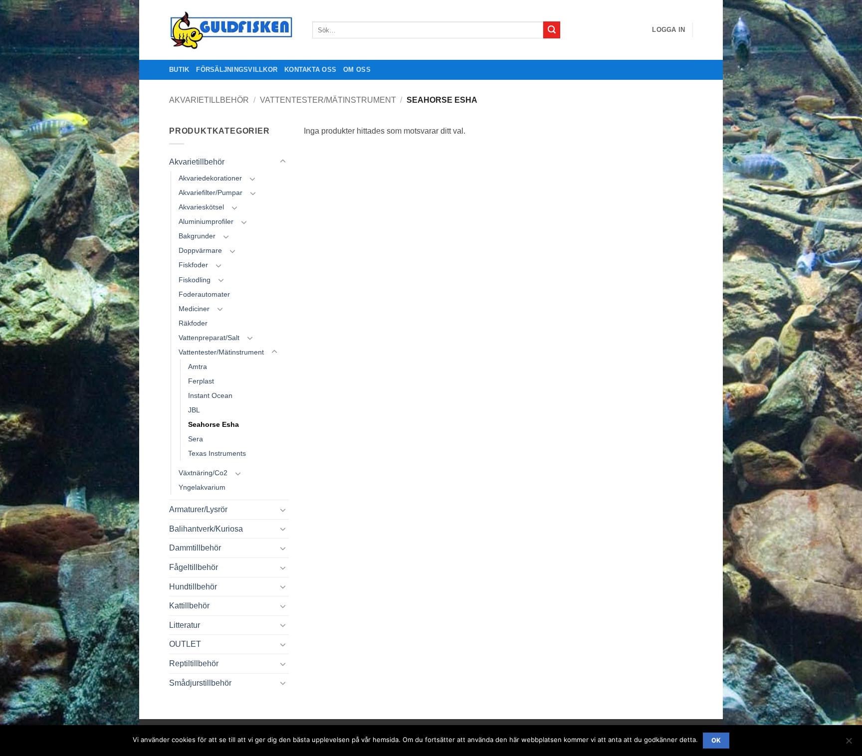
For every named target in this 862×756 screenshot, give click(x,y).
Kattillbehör (189, 605)
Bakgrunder (197, 236)
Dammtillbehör (195, 548)
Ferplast (201, 381)
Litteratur (184, 625)
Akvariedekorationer (210, 178)
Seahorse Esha (213, 424)
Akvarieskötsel (201, 207)
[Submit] (551, 29)
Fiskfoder (193, 265)
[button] (668, 30)
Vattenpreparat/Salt (209, 338)
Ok (716, 740)
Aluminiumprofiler (206, 221)
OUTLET (185, 644)
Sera (195, 439)
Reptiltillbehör (193, 663)
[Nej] (849, 744)
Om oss (357, 69)
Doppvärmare (200, 250)
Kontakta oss (310, 69)
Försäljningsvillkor (236, 69)
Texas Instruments (217, 453)
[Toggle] (283, 162)
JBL (194, 410)
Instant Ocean (210, 395)
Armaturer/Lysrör (198, 509)
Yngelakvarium (202, 487)
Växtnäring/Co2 (203, 473)
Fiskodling (195, 280)
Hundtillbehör (193, 586)
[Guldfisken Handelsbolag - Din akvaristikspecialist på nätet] (233, 30)
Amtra (197, 367)
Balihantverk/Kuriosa (206, 529)
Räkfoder (193, 323)
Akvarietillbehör (209, 100)
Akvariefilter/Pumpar (210, 192)
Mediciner (194, 309)
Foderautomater (204, 294)
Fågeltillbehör (193, 567)
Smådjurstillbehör (200, 683)
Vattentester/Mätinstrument (328, 100)
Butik (179, 69)
